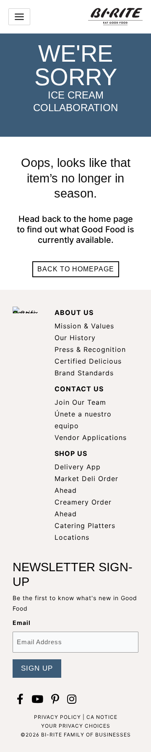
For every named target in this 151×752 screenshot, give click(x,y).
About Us (74, 312)
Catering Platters (85, 525)
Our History (75, 337)
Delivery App (78, 467)
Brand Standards (84, 373)
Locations (72, 537)
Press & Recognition (90, 349)
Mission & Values (84, 326)
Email (22, 622)
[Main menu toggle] (19, 16)
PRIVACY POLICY (57, 717)
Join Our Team (80, 402)
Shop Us (71, 453)
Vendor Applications (91, 437)
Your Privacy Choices (75, 726)
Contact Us (79, 389)
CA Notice (101, 717)
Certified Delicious (88, 361)
